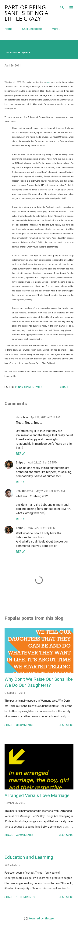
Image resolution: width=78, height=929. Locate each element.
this (48, 82)
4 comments (24, 835)
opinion (29, 387)
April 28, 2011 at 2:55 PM (42, 462)
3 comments (24, 725)
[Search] (62, 7)
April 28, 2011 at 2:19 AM (45, 417)
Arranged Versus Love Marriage (37, 795)
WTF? (38, 387)
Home (8, 29)
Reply (20, 453)
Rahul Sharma (24, 491)
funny (19, 387)
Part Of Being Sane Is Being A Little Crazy (26, 12)
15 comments (25, 897)
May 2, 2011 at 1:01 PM (41, 527)
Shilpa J (20, 462)
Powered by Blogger (41, 918)
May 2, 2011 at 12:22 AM (50, 491)
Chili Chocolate (32, 29)
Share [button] (64, 387)
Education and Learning (29, 857)
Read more (66, 725)
